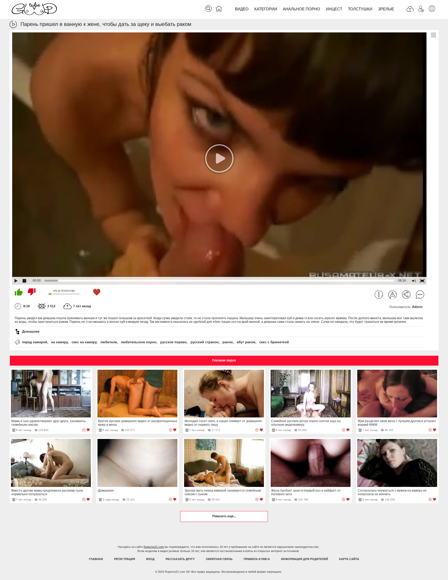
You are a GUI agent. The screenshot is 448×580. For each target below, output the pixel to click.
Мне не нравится (31, 292)
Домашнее (30, 331)
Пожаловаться (392, 295)
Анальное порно (301, 9)
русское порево (173, 342)
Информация (378, 295)
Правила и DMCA (257, 559)
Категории (265, 9)
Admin (417, 307)
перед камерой (34, 342)
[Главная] (218, 9)
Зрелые (386, 9)
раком (227, 342)
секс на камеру (84, 342)
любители (108, 342)
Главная (96, 559)
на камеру (59, 342)
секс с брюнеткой (274, 342)
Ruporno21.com (154, 546)
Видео (242, 9)
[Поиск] (208, 8)
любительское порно (138, 342)
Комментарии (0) (420, 295)
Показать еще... (224, 516)
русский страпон (205, 342)
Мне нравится (18, 292)
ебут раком (246, 342)
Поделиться (406, 295)
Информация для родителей (304, 559)
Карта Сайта (349, 559)
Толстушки (360, 9)
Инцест (334, 9)
